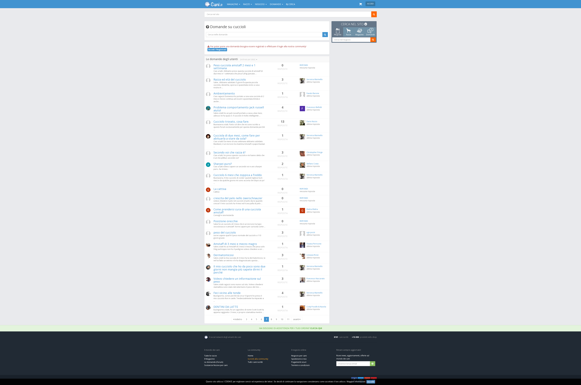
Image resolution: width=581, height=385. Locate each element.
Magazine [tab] (359, 34)
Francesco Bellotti (314, 107)
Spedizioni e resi (299, 358)
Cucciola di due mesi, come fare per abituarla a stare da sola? (236, 137)
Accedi (370, 3)
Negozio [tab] (337, 34)
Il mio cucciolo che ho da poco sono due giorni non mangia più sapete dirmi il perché (239, 269)
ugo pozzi (311, 232)
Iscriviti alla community (258, 358)
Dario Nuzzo (312, 121)
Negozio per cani (299, 355)
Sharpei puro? (222, 164)
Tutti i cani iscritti (255, 362)
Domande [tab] (370, 34)
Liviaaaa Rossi (312, 255)
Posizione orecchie (225, 221)
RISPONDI (304, 65)
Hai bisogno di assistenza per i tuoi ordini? (290, 328)
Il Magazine (209, 358)
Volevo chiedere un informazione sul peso (237, 280)
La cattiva (219, 189)
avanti (296, 319)
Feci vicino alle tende (227, 293)
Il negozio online (298, 350)
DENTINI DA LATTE (225, 307)
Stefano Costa (312, 163)
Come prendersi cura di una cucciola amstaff (237, 210)
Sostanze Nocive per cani (216, 365)
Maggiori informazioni (356, 381)
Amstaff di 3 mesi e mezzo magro (235, 244)
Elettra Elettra (312, 209)
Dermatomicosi (223, 255)
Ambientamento (224, 93)
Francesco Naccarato (316, 278)
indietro (238, 319)
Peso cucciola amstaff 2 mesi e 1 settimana (234, 66)
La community (254, 350)
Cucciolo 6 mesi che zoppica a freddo (237, 175)
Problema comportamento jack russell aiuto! (238, 108)
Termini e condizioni (300, 365)
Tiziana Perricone (314, 243)
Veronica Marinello (315, 79)
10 (282, 319)
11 (288, 319)
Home (250, 355)
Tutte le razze (210, 355)
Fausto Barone (313, 93)
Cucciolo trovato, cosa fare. (231, 121)
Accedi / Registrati (217, 49)
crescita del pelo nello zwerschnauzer (237, 198)
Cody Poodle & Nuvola (316, 306)
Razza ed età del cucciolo (229, 79)
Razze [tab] (348, 34)
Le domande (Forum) (213, 362)
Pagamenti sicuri (298, 362)
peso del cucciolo (224, 232)
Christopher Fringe (315, 152)
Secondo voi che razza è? (229, 152)
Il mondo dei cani (212, 350)
